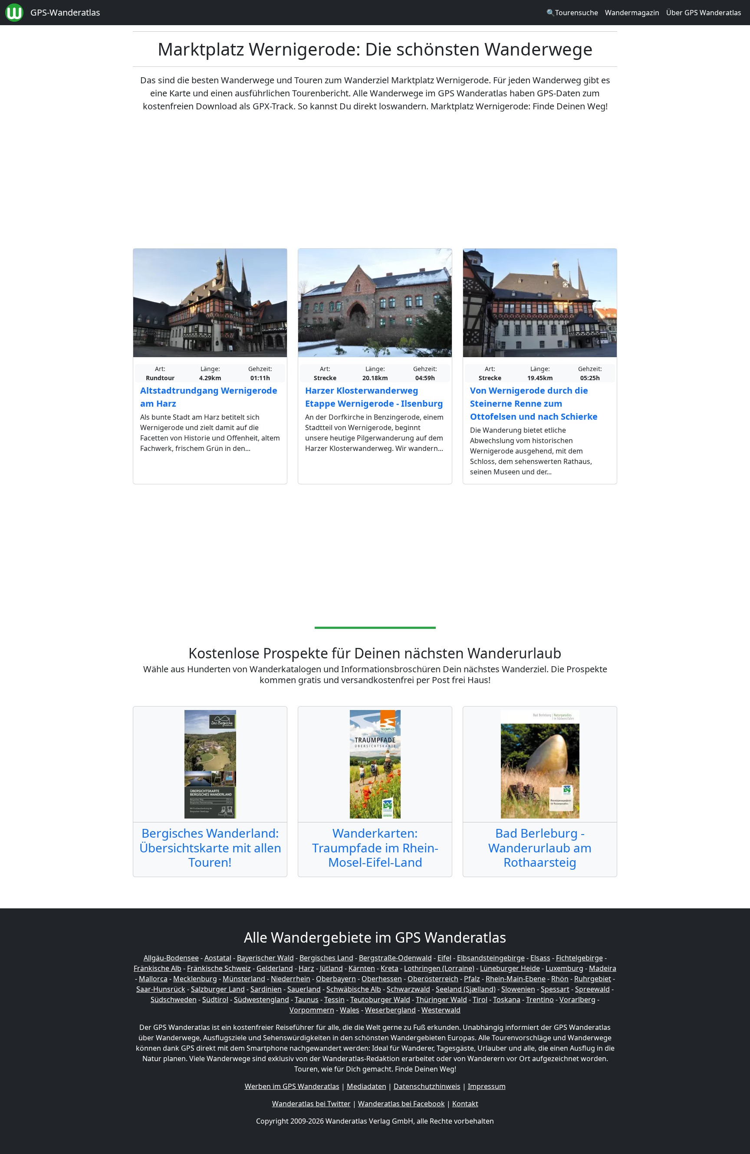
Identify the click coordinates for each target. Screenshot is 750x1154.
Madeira (602, 968)
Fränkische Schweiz (219, 968)
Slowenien (518, 989)
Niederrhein (290, 978)
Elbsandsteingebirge (491, 958)
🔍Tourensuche (572, 12)
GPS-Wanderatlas (65, 12)
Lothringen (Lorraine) (439, 968)
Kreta (389, 968)
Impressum (487, 1086)
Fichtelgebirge (579, 958)
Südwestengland (261, 999)
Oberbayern (336, 978)
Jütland (331, 968)
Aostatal (217, 958)
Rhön (560, 978)
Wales (349, 1010)
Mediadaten (366, 1086)
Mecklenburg (195, 978)
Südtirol (215, 999)
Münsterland (244, 978)
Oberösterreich (433, 978)
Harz (306, 968)
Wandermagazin (632, 12)
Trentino (540, 999)
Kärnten (362, 968)
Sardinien (266, 989)
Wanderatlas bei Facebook (401, 1103)
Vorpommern (311, 1010)
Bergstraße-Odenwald (395, 958)
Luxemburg (564, 968)
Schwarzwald (408, 989)
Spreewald (592, 989)
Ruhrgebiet (592, 978)
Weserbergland (390, 1010)
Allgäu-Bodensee (171, 958)
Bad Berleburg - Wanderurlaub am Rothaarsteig (540, 847)
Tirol (480, 999)
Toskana (506, 999)
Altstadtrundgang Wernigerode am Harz (208, 397)
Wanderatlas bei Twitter (311, 1103)
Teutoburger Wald (380, 999)
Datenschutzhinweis (427, 1086)
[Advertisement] (375, 180)
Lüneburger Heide (510, 968)
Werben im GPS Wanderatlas (292, 1086)
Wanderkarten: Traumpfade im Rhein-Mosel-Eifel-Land (375, 847)
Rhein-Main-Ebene (516, 978)
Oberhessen (382, 978)
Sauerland (304, 989)
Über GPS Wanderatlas (703, 12)
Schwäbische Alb (353, 989)
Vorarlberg (577, 999)
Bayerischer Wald (265, 958)
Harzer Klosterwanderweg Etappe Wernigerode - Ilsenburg (374, 397)
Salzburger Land (218, 989)
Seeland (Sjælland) (466, 989)
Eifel (444, 958)
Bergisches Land (326, 958)
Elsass (540, 958)
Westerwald (441, 1010)
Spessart (555, 989)
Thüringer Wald (441, 999)
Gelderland (275, 968)
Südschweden (174, 999)
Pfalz (472, 978)
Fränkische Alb (157, 968)
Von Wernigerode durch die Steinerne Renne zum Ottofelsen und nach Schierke (534, 403)
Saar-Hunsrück (160, 989)
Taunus (307, 999)
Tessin (334, 999)
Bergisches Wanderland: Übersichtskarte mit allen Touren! (210, 847)
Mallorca (153, 978)
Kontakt (465, 1103)
